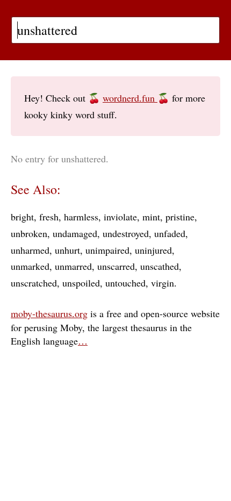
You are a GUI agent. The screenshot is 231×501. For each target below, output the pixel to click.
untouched (125, 282)
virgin (162, 282)
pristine (179, 216)
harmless (81, 216)
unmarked (30, 266)
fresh (49, 216)
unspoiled (81, 282)
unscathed (159, 266)
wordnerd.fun (130, 97)
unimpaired (107, 250)
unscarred (116, 266)
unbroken (29, 233)
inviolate (120, 216)
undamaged (75, 233)
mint (151, 216)
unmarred (73, 266)
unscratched (34, 282)
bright (22, 216)
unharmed (30, 250)
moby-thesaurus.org (49, 313)
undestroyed (126, 233)
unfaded (169, 233)
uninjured (153, 250)
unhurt (67, 250)
